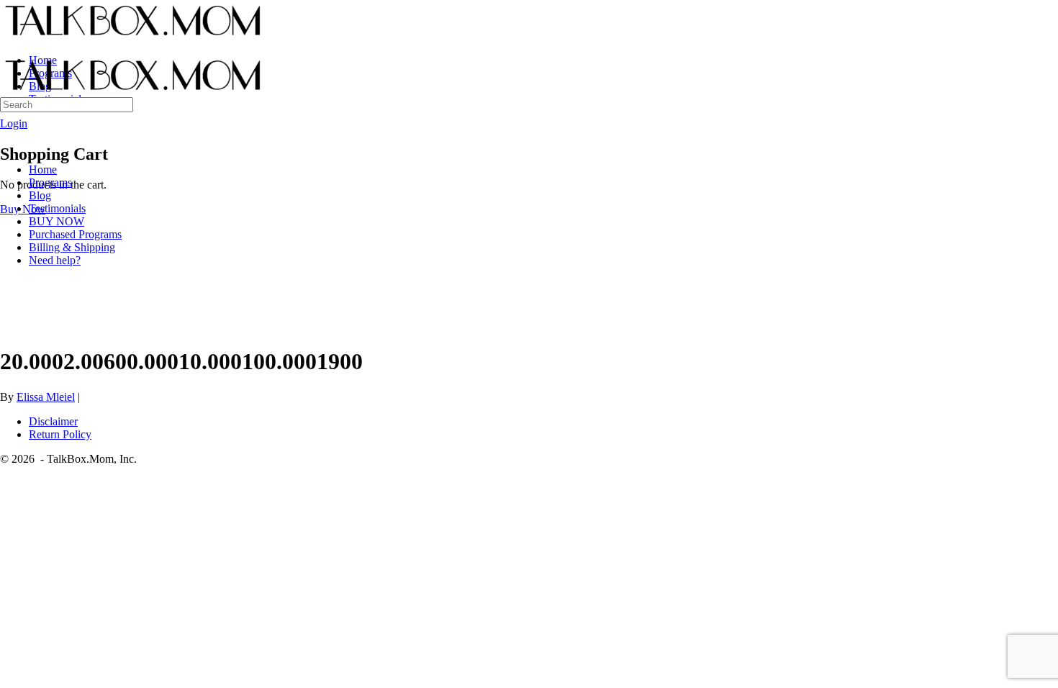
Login (13, 123)
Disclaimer (53, 421)
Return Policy (60, 434)
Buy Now (22, 209)
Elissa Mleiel (46, 397)
